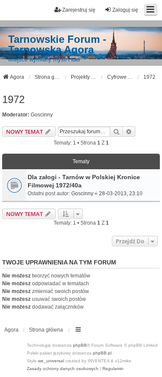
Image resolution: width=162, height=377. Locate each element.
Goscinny (42, 115)
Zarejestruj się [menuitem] (78, 10)
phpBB (80, 345)
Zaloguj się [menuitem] (125, 10)
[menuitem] (62, 369)
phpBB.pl (102, 353)
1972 (13, 99)
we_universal (51, 360)
